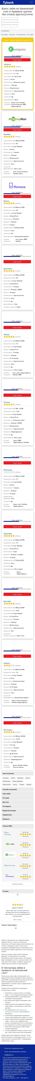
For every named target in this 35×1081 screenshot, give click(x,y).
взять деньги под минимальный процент (16, 1011)
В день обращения (18, 781)
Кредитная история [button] (9, 810)
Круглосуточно (7, 784)
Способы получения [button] (10, 789)
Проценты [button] (6, 819)
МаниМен (7, 134)
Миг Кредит (8, 730)
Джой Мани (8, 268)
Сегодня (22, 784)
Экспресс (28, 784)
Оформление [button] (7, 815)
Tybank (8, 2)
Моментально (6, 781)
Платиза (7, 402)
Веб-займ (7, 601)
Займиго (7, 663)
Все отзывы (18, 919)
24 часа (15, 784)
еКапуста (7, 64)
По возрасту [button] (7, 806)
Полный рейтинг (17, 884)
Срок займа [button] (6, 794)
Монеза (6, 201)
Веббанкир (8, 470)
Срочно (13, 778)
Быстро (28, 778)
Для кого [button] (6, 802)
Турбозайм (8, 533)
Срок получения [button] (8, 773)
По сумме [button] (6, 798)
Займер (6, 334)
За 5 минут (6, 778)
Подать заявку (17, 60)
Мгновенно (20, 778)
